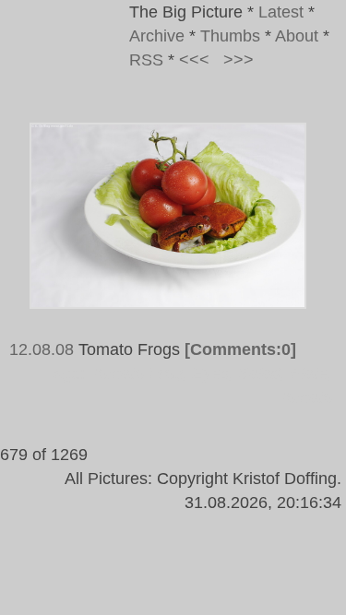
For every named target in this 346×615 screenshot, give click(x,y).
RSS (146, 60)
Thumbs (230, 36)
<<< (194, 60)
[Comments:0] (240, 349)
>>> (238, 60)
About (296, 36)
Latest (281, 12)
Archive (157, 36)
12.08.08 (41, 349)
